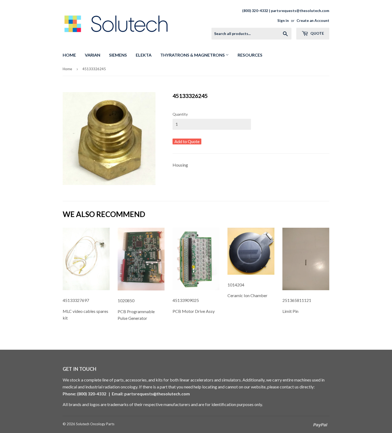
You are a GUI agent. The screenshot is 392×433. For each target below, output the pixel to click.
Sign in (283, 20)
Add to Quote (186, 141)
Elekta (143, 54)
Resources (250, 54)
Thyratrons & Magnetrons (193, 54)
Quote (317, 33)
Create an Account (313, 20)
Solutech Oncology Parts (95, 424)
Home (69, 54)
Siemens (118, 54)
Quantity (180, 114)
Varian (92, 54)
